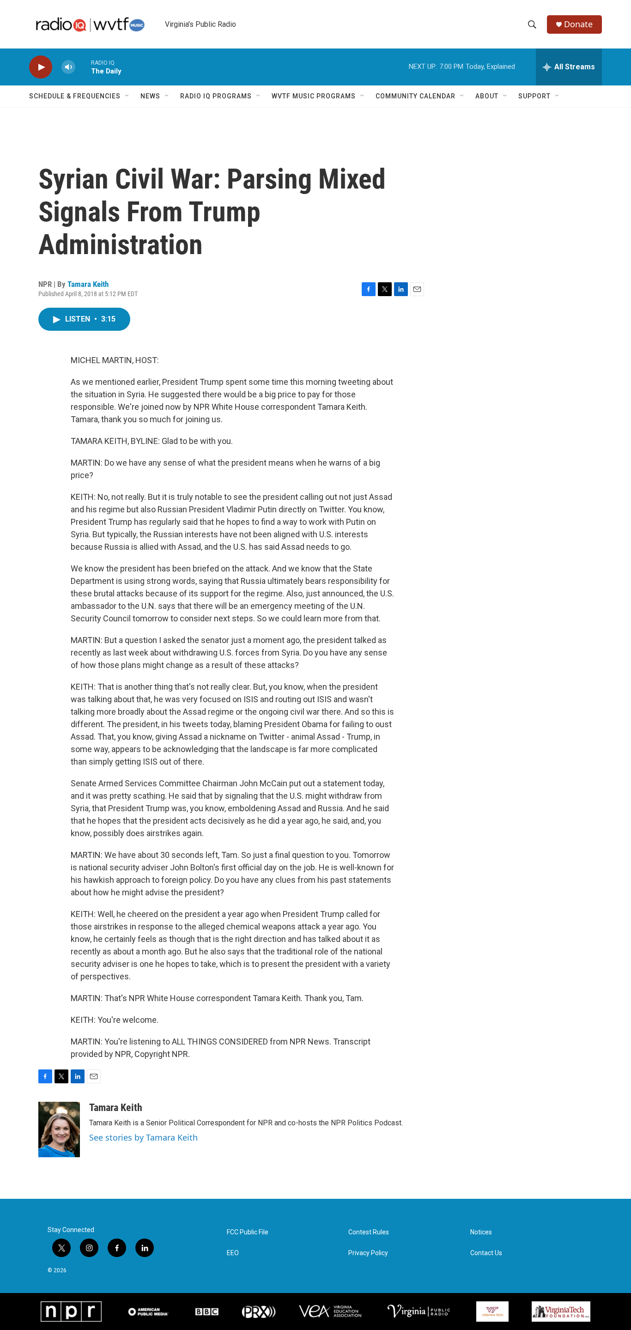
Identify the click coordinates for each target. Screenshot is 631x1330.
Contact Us (486, 1253)
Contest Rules (368, 1232)
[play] (40, 67)
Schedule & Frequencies (75, 96)
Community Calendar (415, 96)
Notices (481, 1232)
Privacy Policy (368, 1253)
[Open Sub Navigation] (127, 96)
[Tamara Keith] (59, 1129)
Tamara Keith (88, 284)
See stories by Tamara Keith (143, 1137)
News (150, 96)
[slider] (83, 67)
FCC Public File (247, 1232)
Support (534, 96)
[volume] (68, 67)
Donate (578, 24)
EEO (233, 1253)
